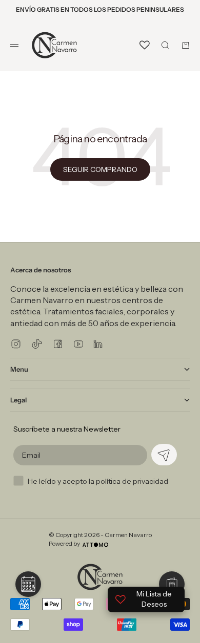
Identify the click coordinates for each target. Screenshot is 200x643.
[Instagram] (16, 344)
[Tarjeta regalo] (172, 584)
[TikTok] (37, 344)
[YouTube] (78, 344)
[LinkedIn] (98, 343)
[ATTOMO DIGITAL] (95, 545)
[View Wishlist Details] (145, 45)
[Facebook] (58, 344)
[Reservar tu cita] (28, 584)
